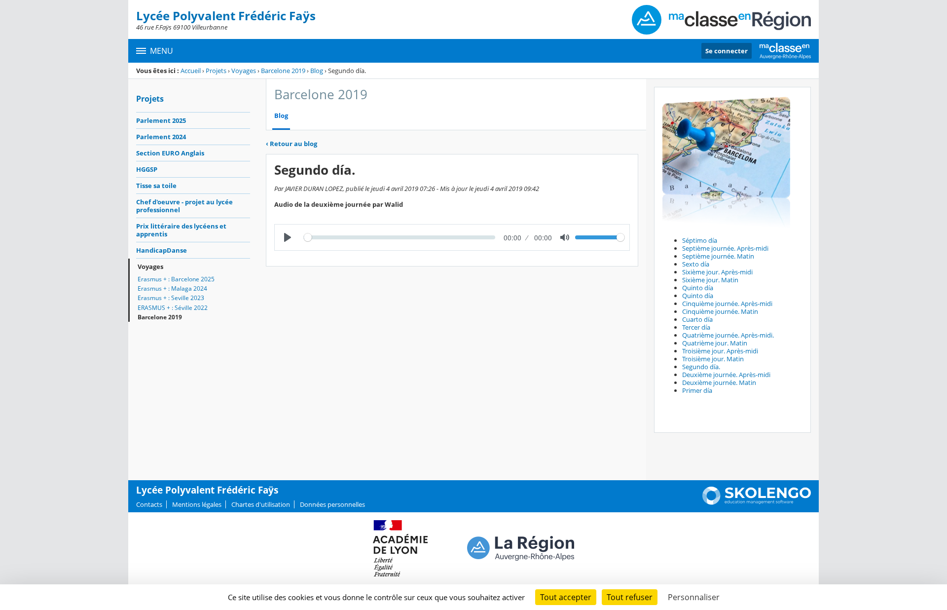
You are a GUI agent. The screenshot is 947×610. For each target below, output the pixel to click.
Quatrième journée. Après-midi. (728, 335)
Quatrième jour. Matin (714, 343)
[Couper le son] (565, 237)
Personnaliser (694, 597)
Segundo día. (701, 366)
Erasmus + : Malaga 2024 (172, 288)
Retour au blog (291, 143)
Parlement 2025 (161, 120)
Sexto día (695, 264)
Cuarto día (697, 319)
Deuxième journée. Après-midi (726, 374)
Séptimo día (699, 240)
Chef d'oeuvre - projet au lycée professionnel (184, 205)
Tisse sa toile (156, 185)
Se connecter (726, 50)
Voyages (243, 70)
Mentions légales (196, 504)
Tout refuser (630, 597)
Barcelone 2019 (283, 70)
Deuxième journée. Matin (719, 382)
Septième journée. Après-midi (725, 248)
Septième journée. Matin (718, 256)
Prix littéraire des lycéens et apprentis (181, 230)
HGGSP (146, 169)
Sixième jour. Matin (710, 279)
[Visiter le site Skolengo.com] (756, 502)
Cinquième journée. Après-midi (727, 303)
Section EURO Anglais (170, 153)
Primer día (697, 390)
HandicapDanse (161, 250)
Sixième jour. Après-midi (717, 271)
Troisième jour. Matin (713, 358)
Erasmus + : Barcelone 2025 (176, 279)
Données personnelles (332, 504)
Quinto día (697, 287)
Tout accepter (565, 597)
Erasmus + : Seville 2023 (171, 298)
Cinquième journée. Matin (720, 311)
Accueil (191, 70)
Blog (316, 70)
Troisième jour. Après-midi (720, 350)
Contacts (149, 504)
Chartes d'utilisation (260, 504)
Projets (216, 70)
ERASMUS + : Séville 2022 (173, 308)
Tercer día (696, 327)
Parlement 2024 (161, 136)
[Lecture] (287, 237)
